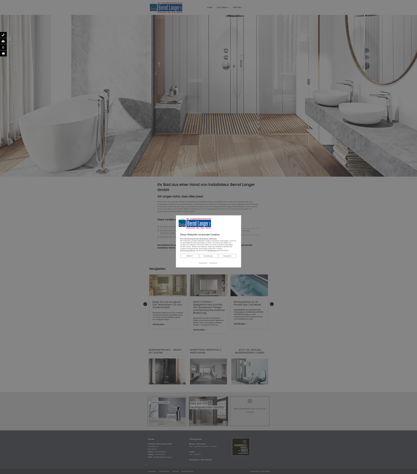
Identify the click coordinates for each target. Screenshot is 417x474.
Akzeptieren (227, 256)
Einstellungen (208, 256)
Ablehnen (189, 256)
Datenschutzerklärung (187, 250)
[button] (3, 35)
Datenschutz (203, 263)
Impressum (213, 263)
